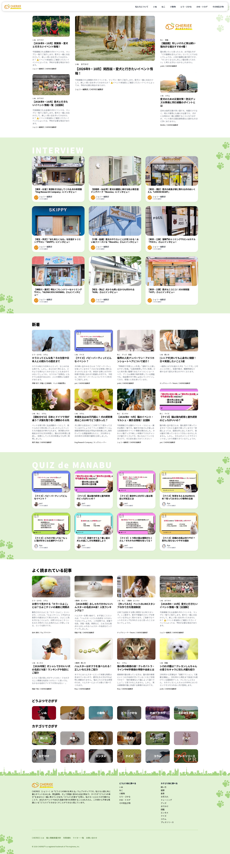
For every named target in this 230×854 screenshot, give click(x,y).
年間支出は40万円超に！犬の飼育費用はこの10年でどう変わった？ (93, 418)
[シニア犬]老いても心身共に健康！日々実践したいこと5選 (178, 359)
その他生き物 (218, 6)
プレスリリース (167, 822)
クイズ (81, 355)
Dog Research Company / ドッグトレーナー (90, 442)
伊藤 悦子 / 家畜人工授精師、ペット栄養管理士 (49, 383)
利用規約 (67, 837)
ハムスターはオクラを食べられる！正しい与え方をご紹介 (93, 667)
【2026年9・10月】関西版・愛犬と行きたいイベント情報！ (114, 70)
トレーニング (166, 799)
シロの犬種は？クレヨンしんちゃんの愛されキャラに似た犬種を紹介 (178, 667)
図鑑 (166, 40)
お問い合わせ (91, 837)
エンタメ (125, 413)
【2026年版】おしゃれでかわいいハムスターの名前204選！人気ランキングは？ (94, 607)
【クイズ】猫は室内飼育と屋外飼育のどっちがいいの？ (178, 418)
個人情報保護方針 (53, 837)
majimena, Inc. (74, 846)
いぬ (155, 6)
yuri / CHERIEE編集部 (82, 383)
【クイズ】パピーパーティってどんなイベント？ (93, 359)
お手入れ (164, 796)
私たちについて (141, 6)
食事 (163, 793)
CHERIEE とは (38, 837)
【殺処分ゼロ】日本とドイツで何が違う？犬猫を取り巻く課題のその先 (50, 418)
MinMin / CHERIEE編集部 (169, 125)
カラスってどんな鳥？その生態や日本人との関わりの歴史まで (50, 359)
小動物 (173, 6)
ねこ (163, 6)
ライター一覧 (78, 837)
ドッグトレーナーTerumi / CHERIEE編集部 (175, 383)
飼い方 (167, 355)
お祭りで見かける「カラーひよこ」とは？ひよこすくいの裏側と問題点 (50, 605)
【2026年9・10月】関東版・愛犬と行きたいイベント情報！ (50, 44)
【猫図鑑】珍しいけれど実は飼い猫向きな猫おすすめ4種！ (177, 44)
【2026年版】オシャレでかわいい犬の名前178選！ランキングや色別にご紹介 (51, 669)
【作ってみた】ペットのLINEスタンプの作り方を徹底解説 (136, 605)
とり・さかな (186, 6)
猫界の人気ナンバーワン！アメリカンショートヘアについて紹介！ (135, 359)
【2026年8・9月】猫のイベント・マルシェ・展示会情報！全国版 (135, 418)
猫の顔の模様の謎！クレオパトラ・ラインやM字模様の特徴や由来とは (136, 667)
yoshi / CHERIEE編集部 (168, 66)
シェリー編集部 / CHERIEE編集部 (44, 68)
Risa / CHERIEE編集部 (82, 689)
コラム (167, 96)
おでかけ (40, 40)
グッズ (124, 355)
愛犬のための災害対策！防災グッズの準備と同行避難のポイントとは (177, 102)
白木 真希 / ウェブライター (41, 632)
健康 (163, 790)
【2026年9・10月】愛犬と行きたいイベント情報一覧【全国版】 (50, 103)
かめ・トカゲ (202, 6)
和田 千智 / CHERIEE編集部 (84, 632)
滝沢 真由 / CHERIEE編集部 (41, 442)
